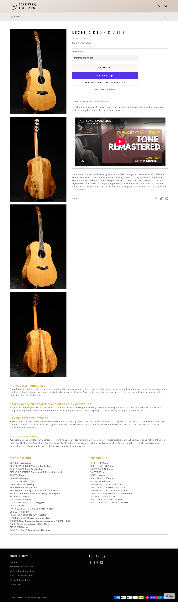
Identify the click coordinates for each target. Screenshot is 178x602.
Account (164, 17)
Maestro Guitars (23, 598)
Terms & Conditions (20, 580)
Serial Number (78, 52)
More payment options (105, 89)
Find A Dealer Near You (21, 575)
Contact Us (15, 584)
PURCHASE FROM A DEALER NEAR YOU (105, 82)
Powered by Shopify (39, 598)
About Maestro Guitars (21, 566)
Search (13, 562)
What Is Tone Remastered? (23, 571)
